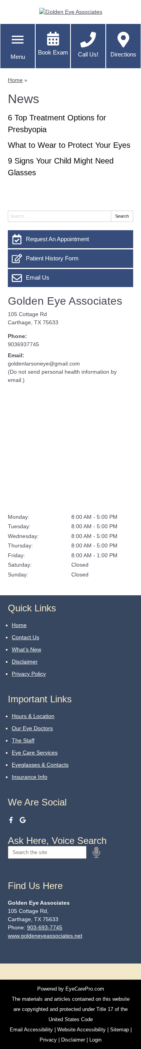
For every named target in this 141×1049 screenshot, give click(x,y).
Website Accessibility (81, 1030)
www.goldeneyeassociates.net (45, 936)
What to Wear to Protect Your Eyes (69, 145)
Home (15, 80)
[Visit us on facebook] (11, 820)
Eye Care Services (35, 752)
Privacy (48, 1040)
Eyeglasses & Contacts (40, 765)
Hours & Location (33, 716)
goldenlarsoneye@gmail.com (44, 363)
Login (95, 1040)
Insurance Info (29, 777)
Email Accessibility (31, 1030)
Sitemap (119, 1030)
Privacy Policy (29, 674)
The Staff (23, 740)
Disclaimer (25, 661)
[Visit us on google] (23, 820)
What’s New (26, 649)
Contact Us (25, 637)
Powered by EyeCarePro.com (70, 989)
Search (122, 216)
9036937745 (23, 344)
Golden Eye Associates (65, 301)
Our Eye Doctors (32, 728)
